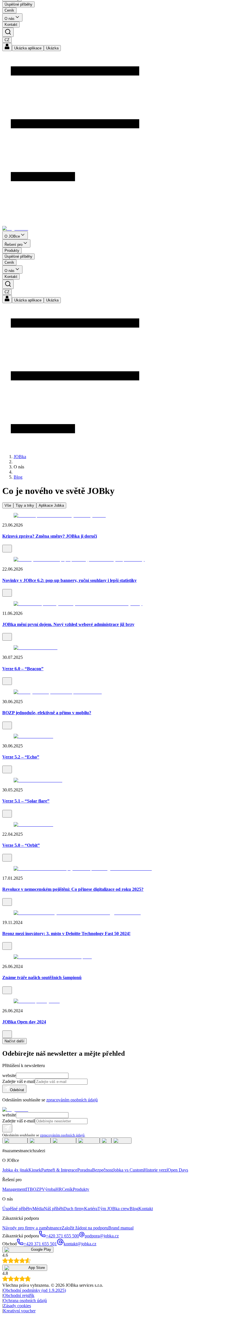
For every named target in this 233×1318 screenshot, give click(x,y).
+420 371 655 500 (62, 1235)
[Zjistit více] (7, 548)
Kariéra (90, 1208)
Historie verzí (155, 1170)
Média (38, 1208)
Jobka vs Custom (128, 1170)
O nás (9, 18)
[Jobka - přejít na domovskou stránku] (15, 228)
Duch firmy (73, 1208)
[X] (105, 1140)
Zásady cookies (17, 1305)
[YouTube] (88, 1140)
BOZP (36, 1189)
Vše (8, 505)
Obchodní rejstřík (18, 1295)
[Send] (7, 1128)
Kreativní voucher (19, 1310)
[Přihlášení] (7, 47)
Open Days (178, 1170)
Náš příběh (53, 1208)
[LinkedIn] (39, 1140)
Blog (18, 477)
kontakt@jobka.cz (80, 1243)
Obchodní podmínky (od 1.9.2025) (34, 1290)
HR (58, 1189)
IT (28, 1189)
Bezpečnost (102, 1170)
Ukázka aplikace (27, 48)
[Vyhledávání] (8, 32)
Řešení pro (13, 244)
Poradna (84, 1170)
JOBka (20, 456)
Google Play (41, 1249)
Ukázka (52, 48)
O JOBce (12, 236)
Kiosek (34, 1170)
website (9, 1075)
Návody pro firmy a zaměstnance (32, 1227)
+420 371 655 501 (40, 1243)
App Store (36, 1267)
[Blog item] (116, 515)
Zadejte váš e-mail (18, 1081)
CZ (7, 40)
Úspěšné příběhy (18, 4)
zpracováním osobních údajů (72, 1099)
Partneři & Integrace (59, 1170)
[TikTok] (121, 1140)
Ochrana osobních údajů (25, 1300)
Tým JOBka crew (113, 1208)
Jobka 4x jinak (15, 1170)
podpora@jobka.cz (102, 1235)
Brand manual (121, 1227)
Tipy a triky (25, 505)
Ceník (9, 10)
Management (14, 1189)
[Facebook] (15, 1140)
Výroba (48, 1189)
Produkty (12, 250)
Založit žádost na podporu (85, 1227)
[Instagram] (63, 1140)
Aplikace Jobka (51, 505)
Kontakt (11, 24)
